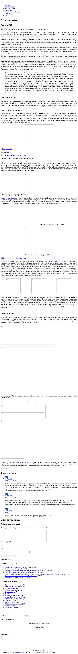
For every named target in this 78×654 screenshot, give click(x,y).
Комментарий (6, 542)
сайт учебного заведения (53, 261)
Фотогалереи (9, 605)
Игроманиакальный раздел (13, 585)
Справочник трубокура (12, 12)
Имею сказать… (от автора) (13, 586)
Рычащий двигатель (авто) (13, 597)
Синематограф (9, 600)
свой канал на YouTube (21, 462)
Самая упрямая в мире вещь (14, 599)
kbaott (10, 495)
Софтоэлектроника (11, 602)
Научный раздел (10, 592)
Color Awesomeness (18, 652)
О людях (7, 593)
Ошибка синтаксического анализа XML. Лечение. (21, 576)
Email (2, 548)
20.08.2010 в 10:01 (10, 497)
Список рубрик (10, 7)
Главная (7, 5)
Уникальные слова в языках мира (15, 567)
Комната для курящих (12, 590)
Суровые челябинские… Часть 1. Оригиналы (19, 572)
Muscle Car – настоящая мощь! (14, 577)
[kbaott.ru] (39, 2)
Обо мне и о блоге (10, 8)
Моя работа (8, 10)
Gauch (10, 479)
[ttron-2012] (39, 251)
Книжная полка (10, 588)
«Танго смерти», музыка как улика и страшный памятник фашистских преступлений (32, 574)
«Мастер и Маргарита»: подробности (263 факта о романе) (24, 570)
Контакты (8, 13)
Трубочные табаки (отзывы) (14, 604)
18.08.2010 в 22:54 (10, 480)
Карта (6, 15)
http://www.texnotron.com (9, 198)
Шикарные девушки (11, 607)
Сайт (2, 552)
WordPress (52, 652)
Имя (2, 545)
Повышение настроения (12, 595)
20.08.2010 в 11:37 (10, 512)
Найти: (3, 615)
